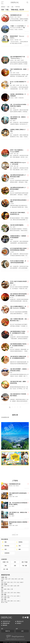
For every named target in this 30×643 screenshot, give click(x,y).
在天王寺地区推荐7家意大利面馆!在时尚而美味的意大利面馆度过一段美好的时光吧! (18, 250)
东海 (2, 587)
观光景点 (12, 29)
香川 (2, 597)
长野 (18, 585)
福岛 (22, 578)
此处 (8, 639)
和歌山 (18, 592)
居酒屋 (16, 97)
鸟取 (2, 596)
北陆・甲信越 (4, 584)
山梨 (15, 585)
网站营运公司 (20, 621)
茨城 (2, 582)
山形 (19, 578)
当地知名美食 (21, 97)
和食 (11, 372)
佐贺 (5, 600)
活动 (20, 39)
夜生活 (17, 485)
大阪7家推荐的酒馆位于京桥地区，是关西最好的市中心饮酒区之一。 (18, 333)
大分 (15, 600)
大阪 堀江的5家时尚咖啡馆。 (17, 225)
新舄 (2, 585)
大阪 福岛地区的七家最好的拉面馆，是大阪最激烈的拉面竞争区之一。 (18, 358)
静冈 (5, 589)
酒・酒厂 (12, 297)
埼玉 (12, 582)
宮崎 (18, 600)
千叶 (15, 582)
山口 (15, 596)
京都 (5, 592)
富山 (5, 585)
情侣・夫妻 (22, 85)
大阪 (12, 6)
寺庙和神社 (21, 29)
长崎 (9, 600)
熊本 (12, 600)
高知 (9, 597)
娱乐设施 (16, 39)
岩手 (9, 578)
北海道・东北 (4, 577)
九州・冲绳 (3, 599)
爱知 (9, 589)
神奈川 (21, 582)
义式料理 (12, 178)
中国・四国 (3, 594)
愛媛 (5, 597)
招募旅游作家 (6, 623)
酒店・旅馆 (16, 153)
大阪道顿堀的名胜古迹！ (16, 15)
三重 (12, 589)
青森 (6, 578)
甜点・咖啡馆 (17, 60)
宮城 (13, 578)
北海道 (2, 578)
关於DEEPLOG (6, 621)
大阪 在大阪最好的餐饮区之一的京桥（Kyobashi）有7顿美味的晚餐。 (18, 308)
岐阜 (2, 589)
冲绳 (6, 602)
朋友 (26, 85)
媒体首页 (3, 6)
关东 (2, 580)
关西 (8, 6)
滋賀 (2, 592)
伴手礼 (11, 133)
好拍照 (16, 29)
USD (22, 631)
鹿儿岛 (2, 602)
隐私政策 (5, 625)
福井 (12, 585)
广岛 (12, 596)
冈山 (9, 596)
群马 (9, 582)
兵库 (12, 592)
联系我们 (19, 623)
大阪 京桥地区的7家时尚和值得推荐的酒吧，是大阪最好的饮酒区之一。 (18, 295)
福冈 (2, 600)
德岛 (18, 596)
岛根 (5, 596)
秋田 (16, 578)
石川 (9, 585)
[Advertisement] (15, 50)
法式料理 (12, 191)
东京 (18, 582)
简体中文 (7, 631)
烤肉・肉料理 (12, 72)
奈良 (15, 592)
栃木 (5, 582)
